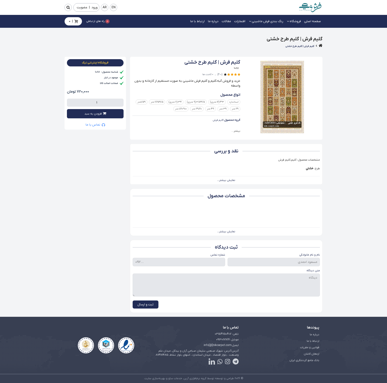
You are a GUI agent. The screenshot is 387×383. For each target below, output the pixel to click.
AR (105, 7)
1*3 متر (223, 108)
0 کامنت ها (207, 74)
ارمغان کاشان (311, 354)
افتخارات (239, 21)
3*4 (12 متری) (217, 102)
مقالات (226, 21)
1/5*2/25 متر (157, 102)
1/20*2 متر (197, 108)
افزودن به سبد (93, 114)
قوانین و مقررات (309, 347)
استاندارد (233, 102)
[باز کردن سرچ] (68, 7)
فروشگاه (295, 21)
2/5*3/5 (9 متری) (196, 102)
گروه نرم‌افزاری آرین (194, 378)
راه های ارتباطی (95, 21)
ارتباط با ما (197, 21)
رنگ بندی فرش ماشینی (267, 21)
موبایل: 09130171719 (227, 340)
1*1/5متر (141, 102)
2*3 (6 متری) (175, 102)
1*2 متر (235, 108)
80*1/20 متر (181, 108)
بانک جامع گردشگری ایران (304, 360)
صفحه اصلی (312, 21)
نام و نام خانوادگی (309, 255)
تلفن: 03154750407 (227, 334)
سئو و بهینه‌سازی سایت (159, 378)
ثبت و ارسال (145, 304)
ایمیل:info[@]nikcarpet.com (221, 345)
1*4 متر (210, 108)
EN (113, 7)
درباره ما (213, 21)
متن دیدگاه (313, 271)
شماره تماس (217, 255)
